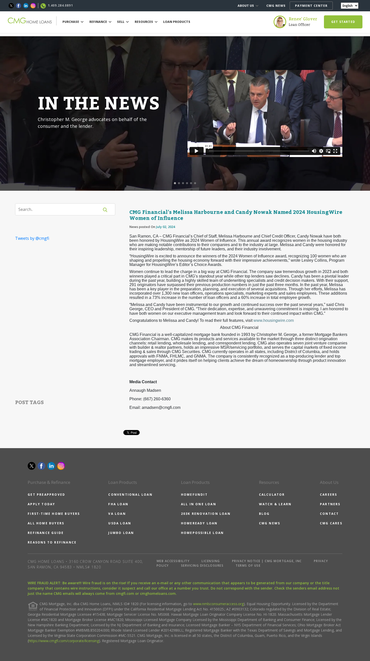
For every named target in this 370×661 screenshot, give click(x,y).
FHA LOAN (118, 504)
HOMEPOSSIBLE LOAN (202, 533)
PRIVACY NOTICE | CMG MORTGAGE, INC (267, 561)
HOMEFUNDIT (194, 494)
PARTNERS (330, 504)
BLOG (264, 514)
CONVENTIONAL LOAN (130, 494)
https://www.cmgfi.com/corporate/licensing (64, 640)
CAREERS (328, 494)
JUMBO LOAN (121, 533)
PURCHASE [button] (71, 22)
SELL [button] (121, 22)
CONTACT (329, 514)
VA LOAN (117, 514)
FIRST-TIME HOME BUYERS (54, 514)
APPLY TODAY (41, 504)
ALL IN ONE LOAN (198, 504)
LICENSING (211, 561)
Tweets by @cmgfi (32, 238)
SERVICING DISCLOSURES (202, 565)
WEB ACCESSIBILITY (173, 561)
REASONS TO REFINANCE (52, 542)
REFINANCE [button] (98, 22)
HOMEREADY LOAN (199, 523)
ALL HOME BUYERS (46, 523)
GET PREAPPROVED (46, 494)
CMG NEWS (276, 6)
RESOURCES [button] (144, 22)
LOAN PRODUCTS (176, 22)
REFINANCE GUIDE (46, 533)
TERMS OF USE (248, 565)
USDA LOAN (119, 523)
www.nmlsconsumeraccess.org (218, 603)
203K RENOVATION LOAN (206, 514)
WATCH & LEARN (275, 504)
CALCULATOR (272, 494)
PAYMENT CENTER (311, 6)
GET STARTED (343, 22)
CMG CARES (331, 523)
